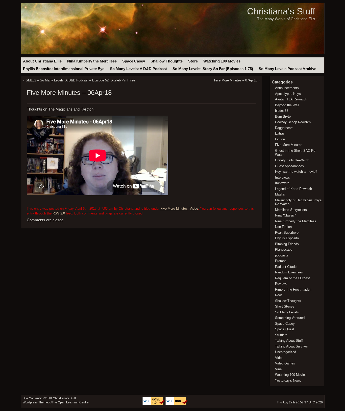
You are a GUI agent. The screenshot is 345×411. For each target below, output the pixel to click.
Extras (280, 133)
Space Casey (133, 61)
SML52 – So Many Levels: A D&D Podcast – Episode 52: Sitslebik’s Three (80, 80)
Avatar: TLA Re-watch (291, 99)
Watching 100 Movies (221, 61)
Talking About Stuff (289, 340)
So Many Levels (287, 312)
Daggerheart (284, 128)
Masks (280, 194)
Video (194, 208)
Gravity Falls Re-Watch (292, 160)
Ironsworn (282, 183)
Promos (280, 261)
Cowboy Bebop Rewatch (293, 122)
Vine (278, 369)
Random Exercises (289, 272)
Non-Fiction (283, 227)
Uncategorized (285, 352)
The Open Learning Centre (70, 402)
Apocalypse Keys (288, 94)
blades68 (281, 111)
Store (193, 61)
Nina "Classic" (285, 215)
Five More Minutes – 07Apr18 (235, 80)
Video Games (285, 363)
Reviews (281, 284)
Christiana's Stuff (281, 11)
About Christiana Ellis (42, 61)
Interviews (282, 177)
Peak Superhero (287, 232)
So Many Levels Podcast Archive (287, 69)
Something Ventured (290, 318)
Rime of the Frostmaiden (293, 289)
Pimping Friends (287, 244)
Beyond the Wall (287, 105)
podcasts (281, 255)
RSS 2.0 (59, 213)
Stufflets (281, 335)
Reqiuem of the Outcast (292, 278)
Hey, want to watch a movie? (296, 172)
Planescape (283, 249)
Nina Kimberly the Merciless (92, 61)
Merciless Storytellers (291, 210)
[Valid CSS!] (176, 404)
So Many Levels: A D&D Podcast (138, 69)
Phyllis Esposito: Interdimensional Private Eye (63, 69)
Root (278, 295)
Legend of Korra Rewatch (293, 189)
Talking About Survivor (291, 346)
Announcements (287, 88)
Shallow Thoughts (167, 61)
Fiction (280, 139)
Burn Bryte (283, 116)
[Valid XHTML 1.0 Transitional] (153, 404)
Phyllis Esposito (287, 238)
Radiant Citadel (286, 267)
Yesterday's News (288, 380)
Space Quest (284, 329)
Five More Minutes (174, 208)
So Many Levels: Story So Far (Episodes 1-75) (213, 69)
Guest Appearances (289, 166)
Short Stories (284, 306)
